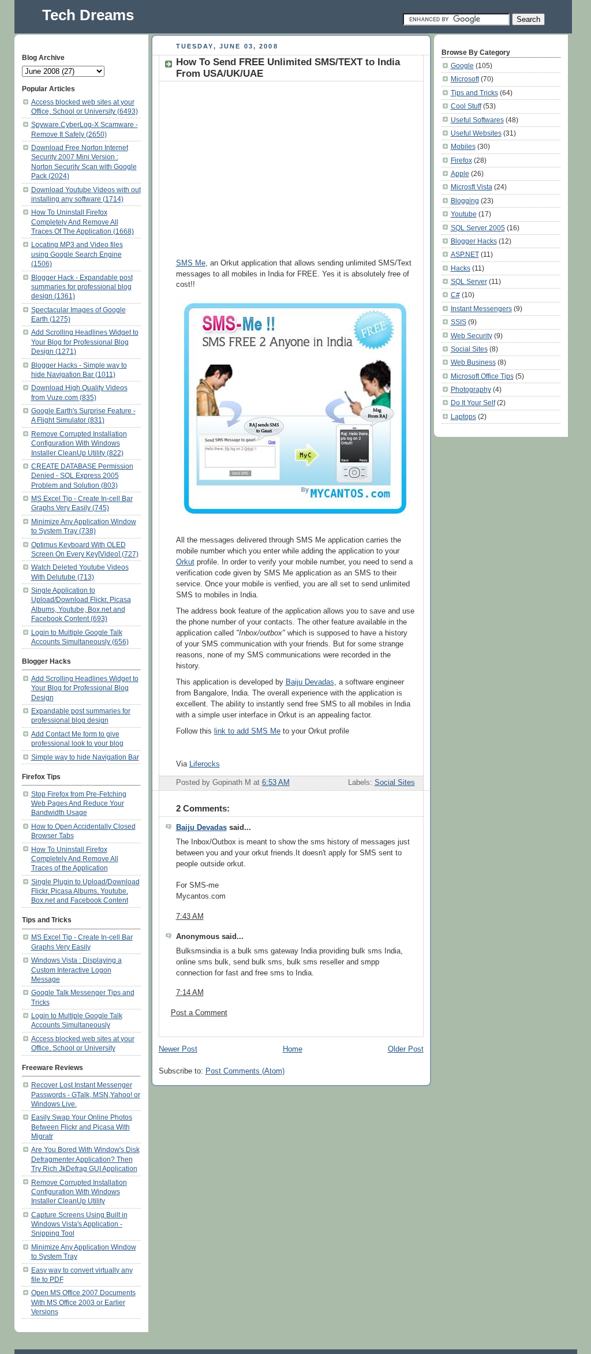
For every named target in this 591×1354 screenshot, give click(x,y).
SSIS (458, 322)
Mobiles (463, 146)
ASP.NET (465, 254)
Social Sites (395, 783)
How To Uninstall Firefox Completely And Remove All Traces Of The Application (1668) (82, 221)
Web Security (471, 335)
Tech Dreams (88, 15)
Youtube (464, 214)
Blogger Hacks (474, 241)
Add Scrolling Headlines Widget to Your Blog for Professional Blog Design (85, 688)
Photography (471, 389)
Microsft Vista (471, 186)
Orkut (185, 562)
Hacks (460, 268)
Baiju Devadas (310, 682)
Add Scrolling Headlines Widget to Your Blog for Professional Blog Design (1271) (85, 341)
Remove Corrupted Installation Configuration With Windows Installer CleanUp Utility (79, 1192)
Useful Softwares (477, 120)
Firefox (461, 160)
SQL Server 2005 (478, 227)
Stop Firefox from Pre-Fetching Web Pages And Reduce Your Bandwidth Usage (78, 803)
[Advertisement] (273, 168)
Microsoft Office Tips (482, 376)
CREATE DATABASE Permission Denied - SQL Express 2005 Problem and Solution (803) (82, 475)
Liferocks (204, 764)
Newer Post (178, 1049)
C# (455, 294)
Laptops (463, 416)
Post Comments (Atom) (245, 1071)
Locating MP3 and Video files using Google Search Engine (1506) (77, 254)
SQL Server (469, 281)
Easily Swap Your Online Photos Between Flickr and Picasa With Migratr (81, 1126)
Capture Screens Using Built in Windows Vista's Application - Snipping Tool (79, 1224)
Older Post (406, 1049)
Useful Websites (476, 133)
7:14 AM (190, 993)
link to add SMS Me (247, 731)
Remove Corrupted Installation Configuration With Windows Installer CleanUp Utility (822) (79, 443)
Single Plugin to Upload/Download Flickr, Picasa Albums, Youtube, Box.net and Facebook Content (85, 891)
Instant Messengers (481, 308)
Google (462, 65)
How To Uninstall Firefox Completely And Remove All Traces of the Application (74, 859)
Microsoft (465, 79)
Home (292, 1049)
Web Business (473, 362)
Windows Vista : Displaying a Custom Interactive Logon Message (76, 969)
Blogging (465, 200)
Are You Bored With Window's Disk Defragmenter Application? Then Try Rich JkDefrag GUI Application (85, 1159)
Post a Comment (199, 1013)
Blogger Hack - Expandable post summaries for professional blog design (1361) (82, 287)
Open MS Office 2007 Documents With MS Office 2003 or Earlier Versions (83, 1302)
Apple (460, 173)
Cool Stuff (466, 106)
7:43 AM (190, 916)
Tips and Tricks (474, 92)
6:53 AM (276, 783)
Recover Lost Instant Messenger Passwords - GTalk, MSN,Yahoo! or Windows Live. (85, 1094)
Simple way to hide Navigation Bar (85, 757)
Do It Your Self (473, 402)
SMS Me (190, 263)
